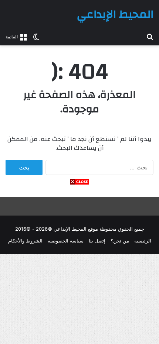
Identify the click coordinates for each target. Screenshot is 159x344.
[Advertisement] (79, 264)
